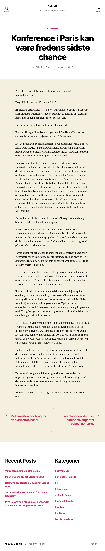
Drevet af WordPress (36, 543)
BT (56, 483)
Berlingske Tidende (65, 477)
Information (61, 489)
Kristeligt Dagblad (64, 501)
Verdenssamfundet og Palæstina (22, 470)
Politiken (52, 28)
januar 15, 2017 (65, 67)
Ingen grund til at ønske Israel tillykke (24, 477)
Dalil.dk (52, 6)
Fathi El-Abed (44, 67)
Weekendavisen (64, 519)
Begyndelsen (62, 470)
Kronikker (60, 507)
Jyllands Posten (63, 495)
